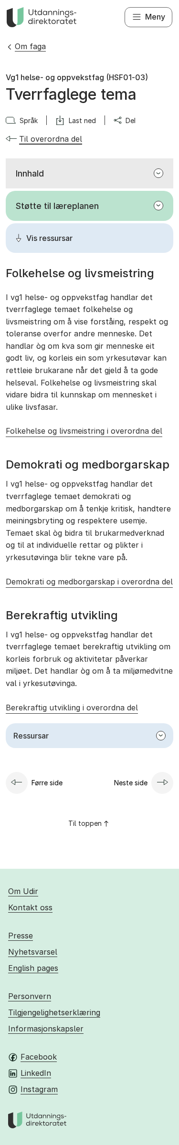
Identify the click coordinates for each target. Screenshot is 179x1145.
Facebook (39, 1057)
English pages (33, 968)
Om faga (30, 46)
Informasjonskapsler (46, 1028)
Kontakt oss (30, 907)
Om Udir (23, 891)
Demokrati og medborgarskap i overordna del (89, 581)
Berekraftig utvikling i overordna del (72, 707)
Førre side (47, 783)
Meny (155, 16)
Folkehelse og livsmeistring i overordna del (84, 431)
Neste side (130, 783)
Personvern (29, 996)
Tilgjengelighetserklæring (54, 1012)
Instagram (39, 1089)
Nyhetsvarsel (32, 952)
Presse (20, 935)
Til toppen (85, 823)
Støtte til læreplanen (57, 206)
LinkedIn (36, 1073)
